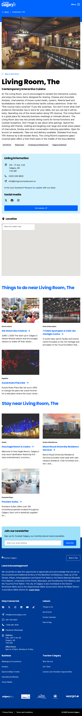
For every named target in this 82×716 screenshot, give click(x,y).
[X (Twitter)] (9, 607)
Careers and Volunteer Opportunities (57, 672)
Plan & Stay (47, 622)
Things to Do (48, 607)
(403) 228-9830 (16, 176)
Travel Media (7, 682)
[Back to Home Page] (13, 558)
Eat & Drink (7, 145)
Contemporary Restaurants (38, 145)
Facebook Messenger (14, 630)
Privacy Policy (8, 712)
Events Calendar (49, 617)
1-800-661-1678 (12, 625)
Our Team (47, 667)
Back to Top (73, 558)
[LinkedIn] (21, 607)
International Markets (10, 677)
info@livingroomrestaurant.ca (22, 181)
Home (6, 12)
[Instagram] (15, 607)
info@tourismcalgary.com (16, 615)
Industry (5, 667)
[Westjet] (72, 696)
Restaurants (19, 145)
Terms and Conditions (24, 712)
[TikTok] (33, 607)
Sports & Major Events (11, 672)
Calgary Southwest (59, 145)
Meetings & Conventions (11, 661)
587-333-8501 (11, 620)
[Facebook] (3, 607)
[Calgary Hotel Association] (8, 696)
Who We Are (48, 661)
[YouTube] (27, 607)
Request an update (33, 188)
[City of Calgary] (25, 696)
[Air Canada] (55, 696)
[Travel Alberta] (41, 696)
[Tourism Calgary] (9, 4)
